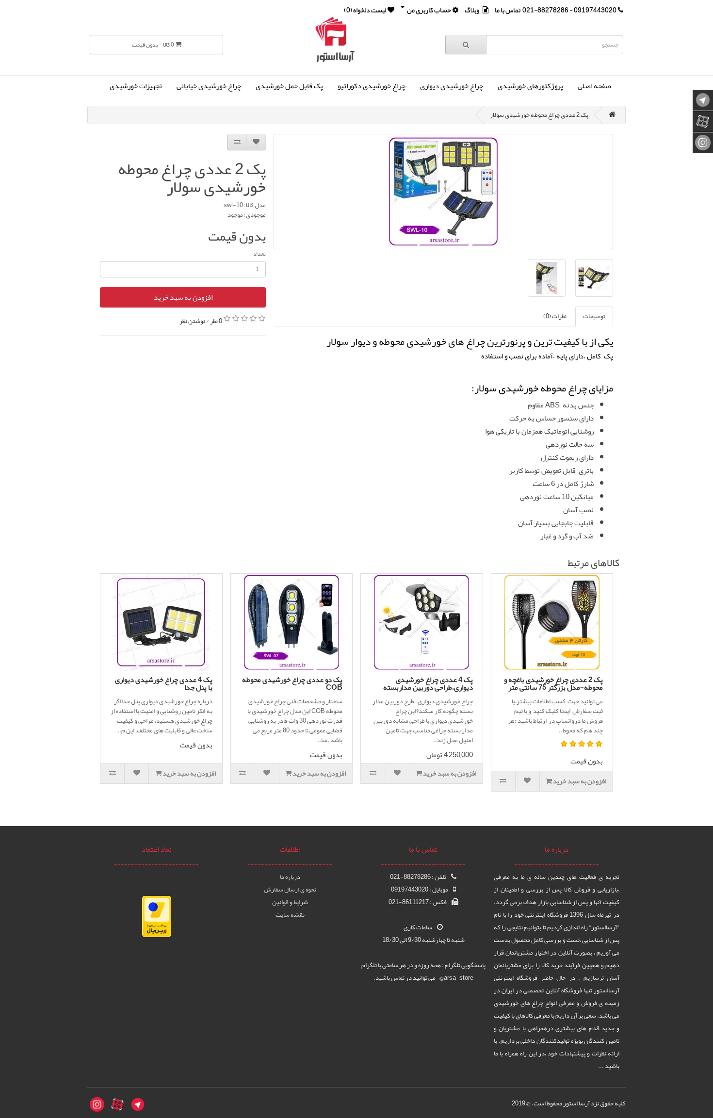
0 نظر (216, 320)
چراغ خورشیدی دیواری (451, 86)
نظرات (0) (555, 316)
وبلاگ (472, 9)
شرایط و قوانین (290, 902)
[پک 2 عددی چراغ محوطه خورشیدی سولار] (443, 191)
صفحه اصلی (594, 86)
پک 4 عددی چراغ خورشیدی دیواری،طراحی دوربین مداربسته (428, 683)
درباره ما (290, 877)
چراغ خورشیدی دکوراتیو (371, 86)
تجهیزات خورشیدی (136, 86)
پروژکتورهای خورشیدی (530, 86)
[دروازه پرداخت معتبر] (156, 918)
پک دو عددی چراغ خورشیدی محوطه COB (292, 683)
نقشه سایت (290, 914)
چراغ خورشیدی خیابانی (209, 86)
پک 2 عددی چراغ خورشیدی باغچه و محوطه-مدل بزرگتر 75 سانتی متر (553, 683)
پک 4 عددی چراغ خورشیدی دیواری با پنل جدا (163, 683)
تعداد (259, 254)
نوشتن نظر (192, 320)
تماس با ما (507, 9)
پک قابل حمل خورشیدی (289, 86)
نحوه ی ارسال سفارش (290, 889)
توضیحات (594, 316)
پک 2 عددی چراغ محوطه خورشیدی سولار (539, 115)
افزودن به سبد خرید (183, 297)
